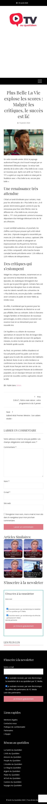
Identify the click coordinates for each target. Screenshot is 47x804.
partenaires (14, 620)
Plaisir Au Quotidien (12, 775)
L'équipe (7, 734)
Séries (18, 385)
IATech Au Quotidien (12, 778)
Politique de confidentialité (14, 727)
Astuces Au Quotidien (12, 757)
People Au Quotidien (12, 760)
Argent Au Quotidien (12, 771)
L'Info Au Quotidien (11, 753)
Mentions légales (11, 720)
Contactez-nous (10, 723)
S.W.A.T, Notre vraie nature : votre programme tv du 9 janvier (27, 400)
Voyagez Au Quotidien (13, 785)
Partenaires (8, 730)
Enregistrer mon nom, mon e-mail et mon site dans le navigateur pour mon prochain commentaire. (23, 517)
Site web (7, 503)
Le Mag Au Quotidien (12, 767)
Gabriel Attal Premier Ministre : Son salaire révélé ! (23, 415)
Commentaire (10, 447)
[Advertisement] (23, 56)
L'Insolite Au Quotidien (13, 764)
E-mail (7, 492)
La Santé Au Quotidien (13, 750)
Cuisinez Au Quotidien (12, 782)
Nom (6, 481)
